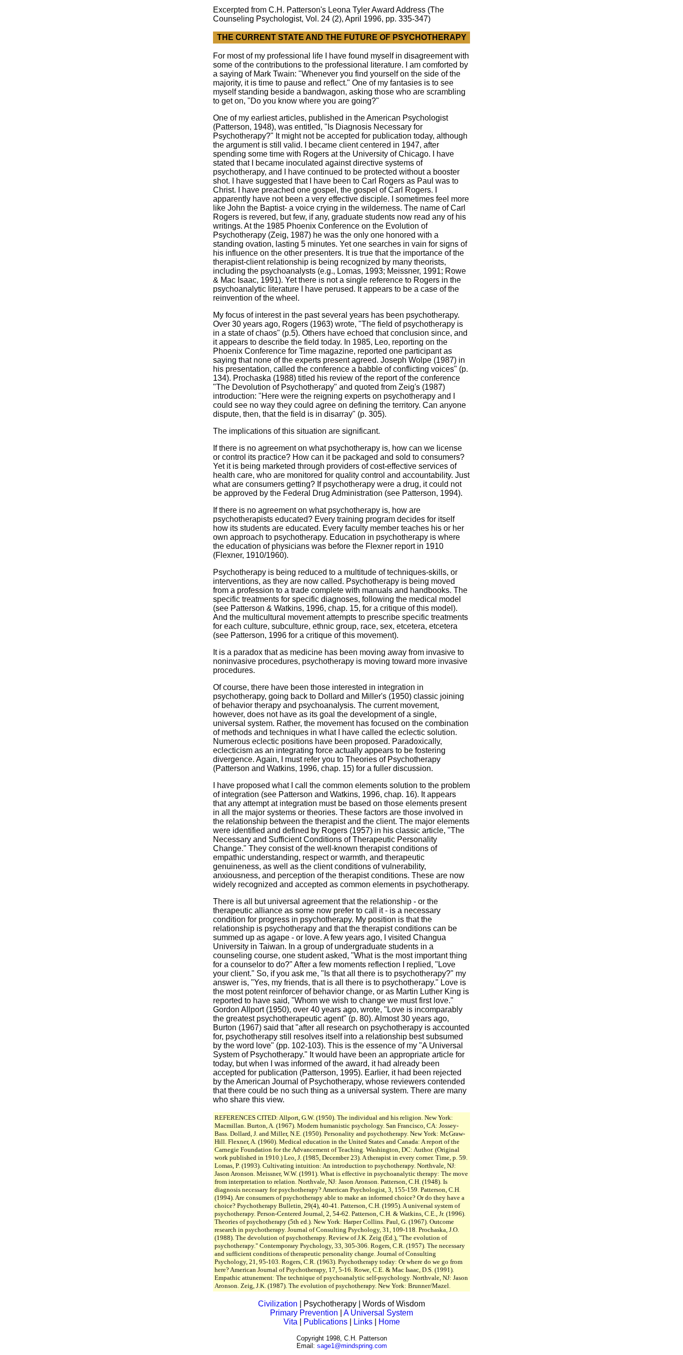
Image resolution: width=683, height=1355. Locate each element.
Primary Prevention (304, 1312)
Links (363, 1321)
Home (389, 1321)
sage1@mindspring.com (352, 1345)
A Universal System (378, 1312)
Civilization (278, 1303)
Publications (326, 1321)
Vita (291, 1321)
